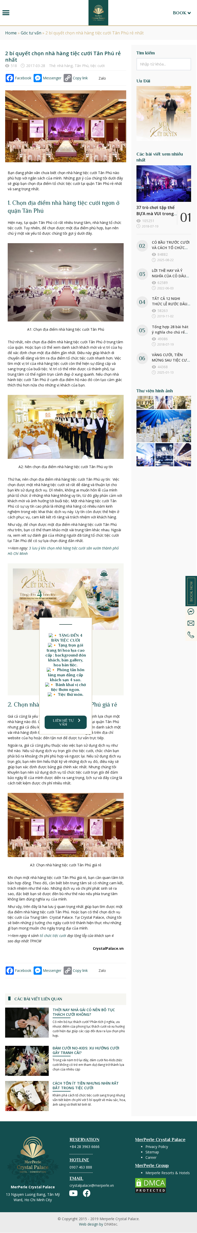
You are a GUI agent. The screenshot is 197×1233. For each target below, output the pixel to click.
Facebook (23, 77)
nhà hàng (65, 65)
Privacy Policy (156, 1146)
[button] (6, 12)
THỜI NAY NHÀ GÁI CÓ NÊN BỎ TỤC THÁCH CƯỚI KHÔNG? (84, 1012)
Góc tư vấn (31, 33)
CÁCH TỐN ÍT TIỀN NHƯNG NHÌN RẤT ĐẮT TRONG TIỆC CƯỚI (86, 1085)
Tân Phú (81, 65)
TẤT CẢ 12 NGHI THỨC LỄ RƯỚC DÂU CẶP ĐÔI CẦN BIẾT (169, 304)
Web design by (98, 1224)
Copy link (80, 77)
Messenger (52, 77)
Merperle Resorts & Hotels (167, 1172)
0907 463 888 (81, 1167)
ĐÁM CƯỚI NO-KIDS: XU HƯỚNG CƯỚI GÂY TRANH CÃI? (86, 1050)
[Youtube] (73, 1193)
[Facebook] (87, 1193)
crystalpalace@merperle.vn (92, 1185)
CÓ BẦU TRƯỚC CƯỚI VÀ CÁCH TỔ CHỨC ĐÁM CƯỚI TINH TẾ (171, 247)
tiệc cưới (98, 65)
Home (11, 33)
